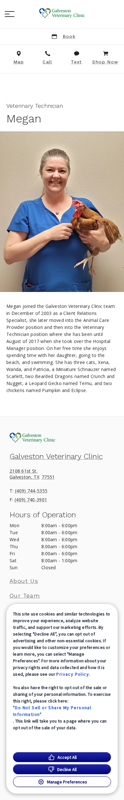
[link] (62, 13)
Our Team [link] (25, 596)
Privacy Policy (72, 674)
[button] (9, 14)
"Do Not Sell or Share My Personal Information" (52, 711)
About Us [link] (24, 581)
